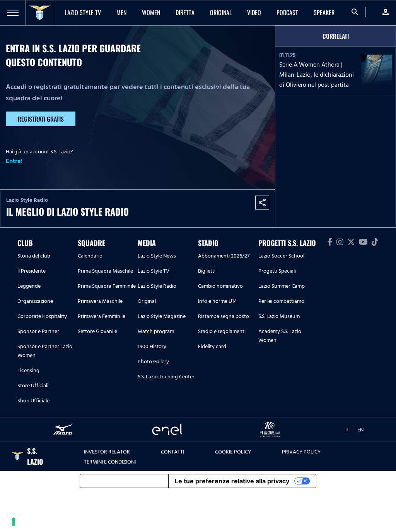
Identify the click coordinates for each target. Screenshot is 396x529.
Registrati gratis (41, 119)
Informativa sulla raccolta (124, 481)
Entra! (14, 161)
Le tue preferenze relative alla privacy (232, 481)
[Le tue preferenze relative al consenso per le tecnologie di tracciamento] (13, 521)
